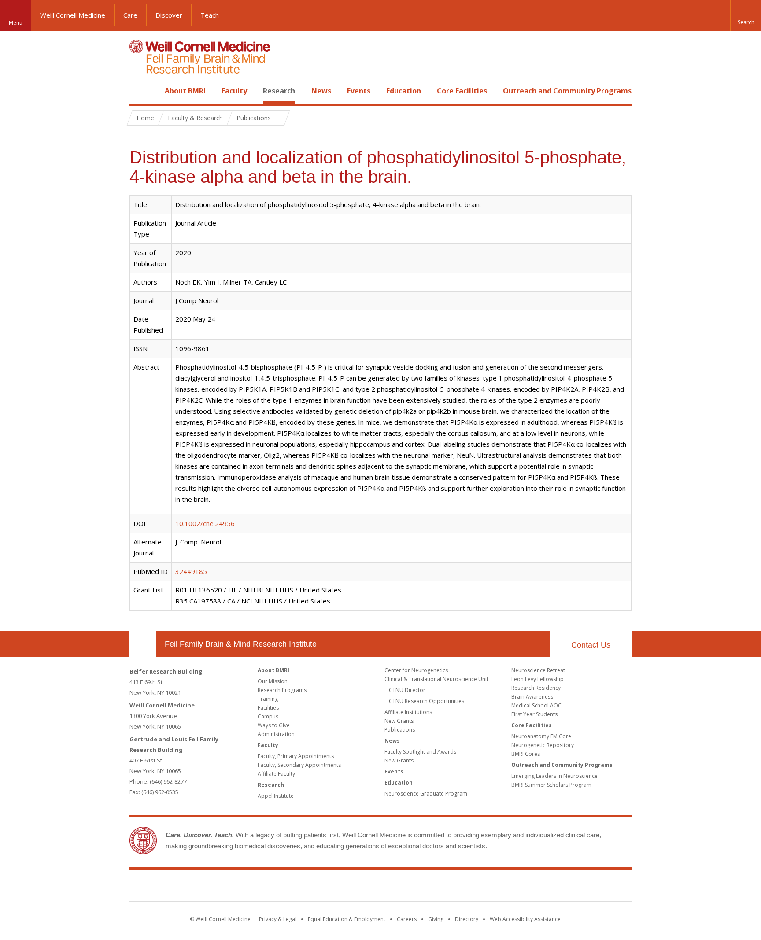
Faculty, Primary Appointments (296, 756)
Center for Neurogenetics (416, 670)
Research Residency (536, 688)
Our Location (142, 644)
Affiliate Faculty (276, 773)
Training (268, 699)
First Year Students (534, 714)
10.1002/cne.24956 (205, 523)
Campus (268, 716)
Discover (168, 15)
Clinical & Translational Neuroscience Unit (436, 679)
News (321, 91)
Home (139, 90)
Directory (466, 919)
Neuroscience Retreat (538, 670)
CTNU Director (407, 690)
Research (279, 91)
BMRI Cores (525, 754)
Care (130, 15)
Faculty (234, 91)
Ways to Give (274, 725)
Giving (435, 919)
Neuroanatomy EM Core (541, 736)
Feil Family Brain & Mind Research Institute (241, 644)
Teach (209, 15)
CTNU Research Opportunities (426, 701)
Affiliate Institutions (408, 712)
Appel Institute (276, 795)
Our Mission (273, 681)
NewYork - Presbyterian (454, 887)
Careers (407, 919)
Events (358, 91)
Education (403, 91)
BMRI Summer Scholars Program (551, 784)
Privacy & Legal (277, 919)
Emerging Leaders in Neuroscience (554, 776)
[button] (745, 15)
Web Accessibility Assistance (525, 919)
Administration (276, 734)
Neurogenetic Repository (542, 745)
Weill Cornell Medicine (72, 15)
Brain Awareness (532, 696)
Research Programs (282, 690)
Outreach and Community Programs (567, 91)
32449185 (191, 571)
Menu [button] (15, 22)
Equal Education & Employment (346, 919)
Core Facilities (462, 91)
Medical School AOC (536, 705)
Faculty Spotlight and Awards (420, 751)
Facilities (268, 707)
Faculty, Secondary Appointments (299, 765)
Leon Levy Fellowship (537, 679)
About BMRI (185, 91)
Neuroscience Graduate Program (425, 793)
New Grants (399, 721)
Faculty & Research (195, 118)
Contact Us (590, 644)
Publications (399, 729)
